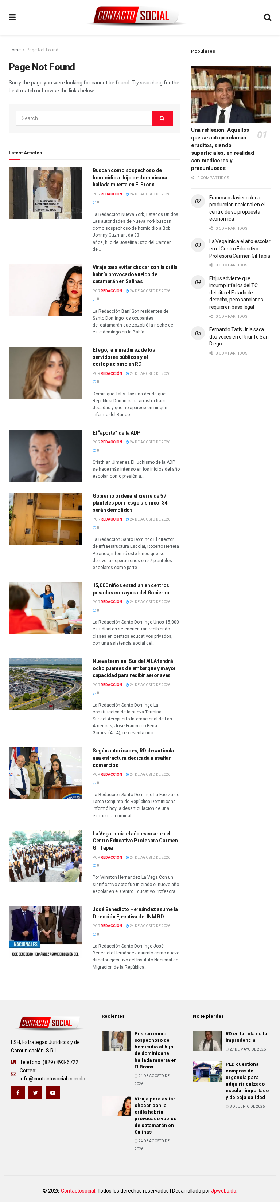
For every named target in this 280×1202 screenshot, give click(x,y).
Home (15, 49)
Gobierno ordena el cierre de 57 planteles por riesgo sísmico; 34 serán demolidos (130, 503)
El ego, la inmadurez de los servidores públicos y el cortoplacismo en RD (124, 357)
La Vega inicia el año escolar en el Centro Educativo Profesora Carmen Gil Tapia (135, 841)
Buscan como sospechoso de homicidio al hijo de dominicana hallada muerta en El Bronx (130, 177)
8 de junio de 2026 (247, 1106)
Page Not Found (42, 49)
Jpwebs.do (223, 1191)
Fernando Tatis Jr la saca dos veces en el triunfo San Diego (238, 337)
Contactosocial (78, 1191)
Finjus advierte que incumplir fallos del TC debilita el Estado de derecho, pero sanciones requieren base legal (236, 293)
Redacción (111, 194)
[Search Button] (162, 118)
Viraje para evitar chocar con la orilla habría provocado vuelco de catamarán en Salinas (135, 274)
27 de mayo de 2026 (247, 1049)
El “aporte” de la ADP (117, 433)
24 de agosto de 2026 (149, 194)
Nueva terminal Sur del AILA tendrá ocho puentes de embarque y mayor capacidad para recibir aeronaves (134, 668)
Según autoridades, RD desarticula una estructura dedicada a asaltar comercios (133, 758)
